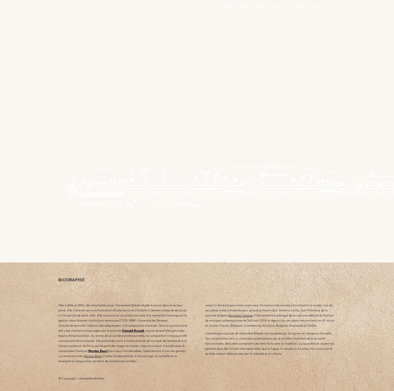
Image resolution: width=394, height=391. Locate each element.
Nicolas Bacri (93, 356)
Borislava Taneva (240, 315)
